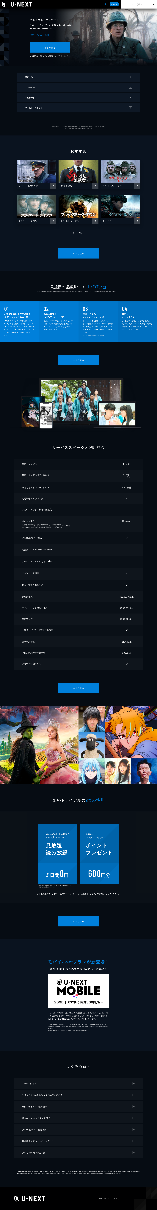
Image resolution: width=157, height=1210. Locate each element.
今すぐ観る (137, 4)
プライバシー (107, 1198)
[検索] (106, 4)
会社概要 (100, 1198)
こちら (68, 56)
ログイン (114, 4)
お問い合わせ (116, 1198)
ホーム (94, 1198)
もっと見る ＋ (78, 233)
